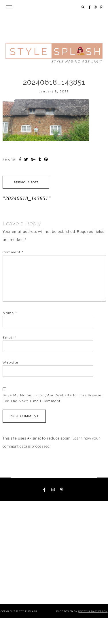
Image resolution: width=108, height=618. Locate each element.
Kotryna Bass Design (92, 611)
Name (10, 313)
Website (10, 362)
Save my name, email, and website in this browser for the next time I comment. (53, 398)
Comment (13, 252)
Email (10, 337)
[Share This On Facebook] (20, 159)
